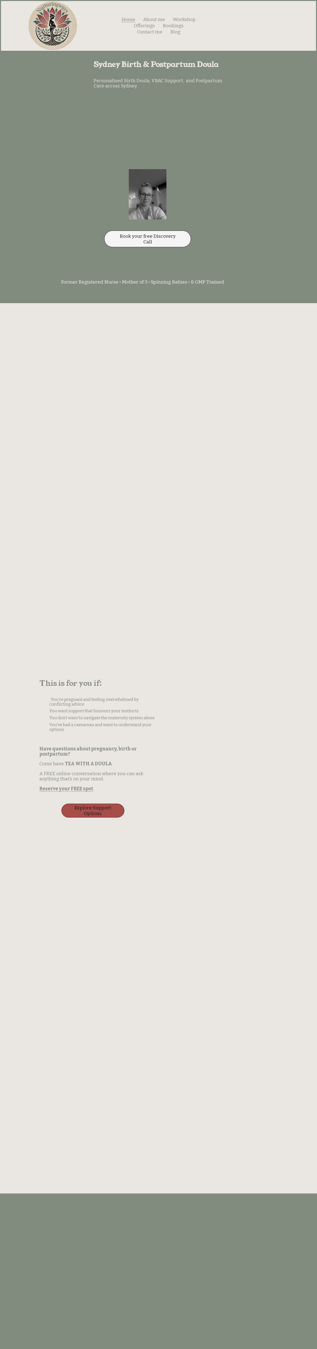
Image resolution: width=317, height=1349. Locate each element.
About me (154, 19)
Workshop (184, 19)
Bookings (173, 25)
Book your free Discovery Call (148, 239)
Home (128, 19)
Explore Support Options (92, 810)
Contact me (149, 32)
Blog (175, 32)
